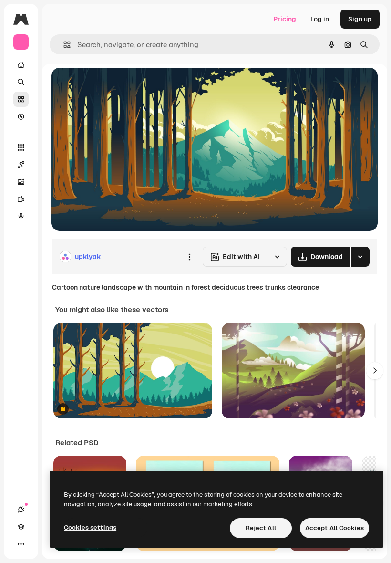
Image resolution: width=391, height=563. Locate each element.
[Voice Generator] (21, 216)
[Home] (21, 65)
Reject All (261, 528)
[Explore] (21, 116)
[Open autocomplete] (63, 44)
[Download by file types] (360, 257)
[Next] (374, 370)
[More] (21, 544)
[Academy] (21, 526)
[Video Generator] (21, 199)
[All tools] (21, 147)
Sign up (360, 19)
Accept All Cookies (334, 528)
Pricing (284, 19)
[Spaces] (21, 164)
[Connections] (21, 509)
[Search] (21, 82)
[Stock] (21, 99)
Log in (319, 19)
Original (112, 85)
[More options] (189, 256)
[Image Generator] (21, 181)
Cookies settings (90, 527)
